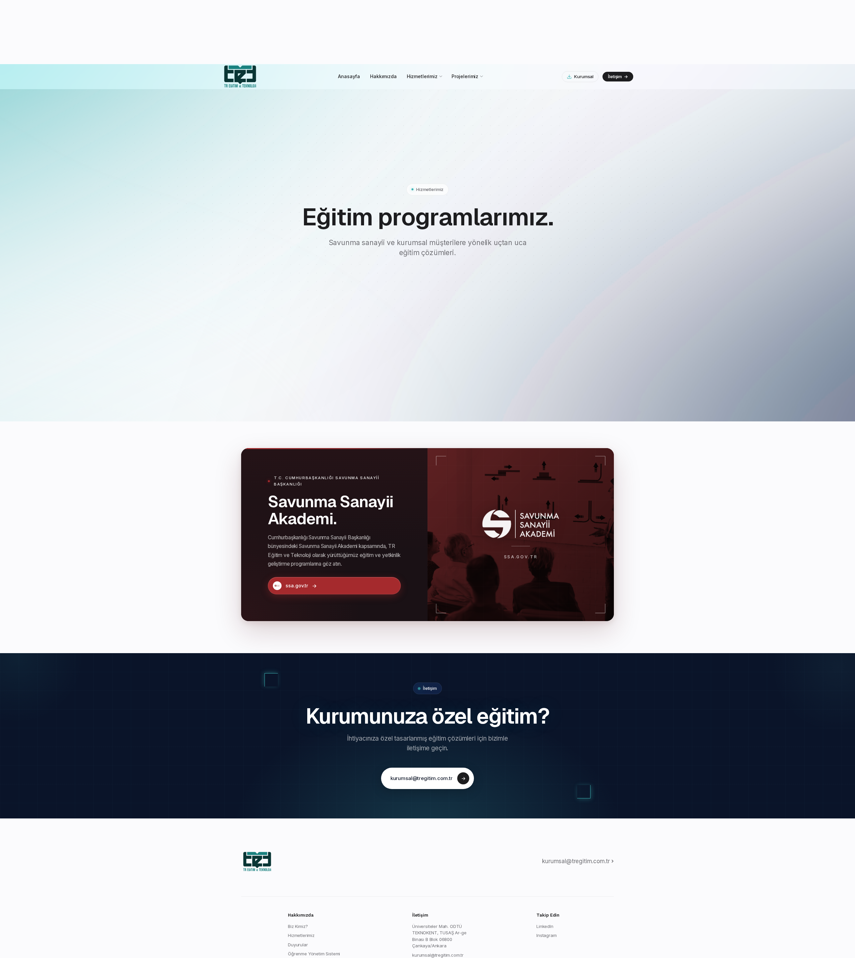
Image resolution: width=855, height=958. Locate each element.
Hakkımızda (383, 12)
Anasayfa (349, 12)
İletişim (618, 12)
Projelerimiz (465, 12)
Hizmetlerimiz (422, 12)
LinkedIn (544, 862)
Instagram (546, 871)
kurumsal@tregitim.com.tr (428, 714)
